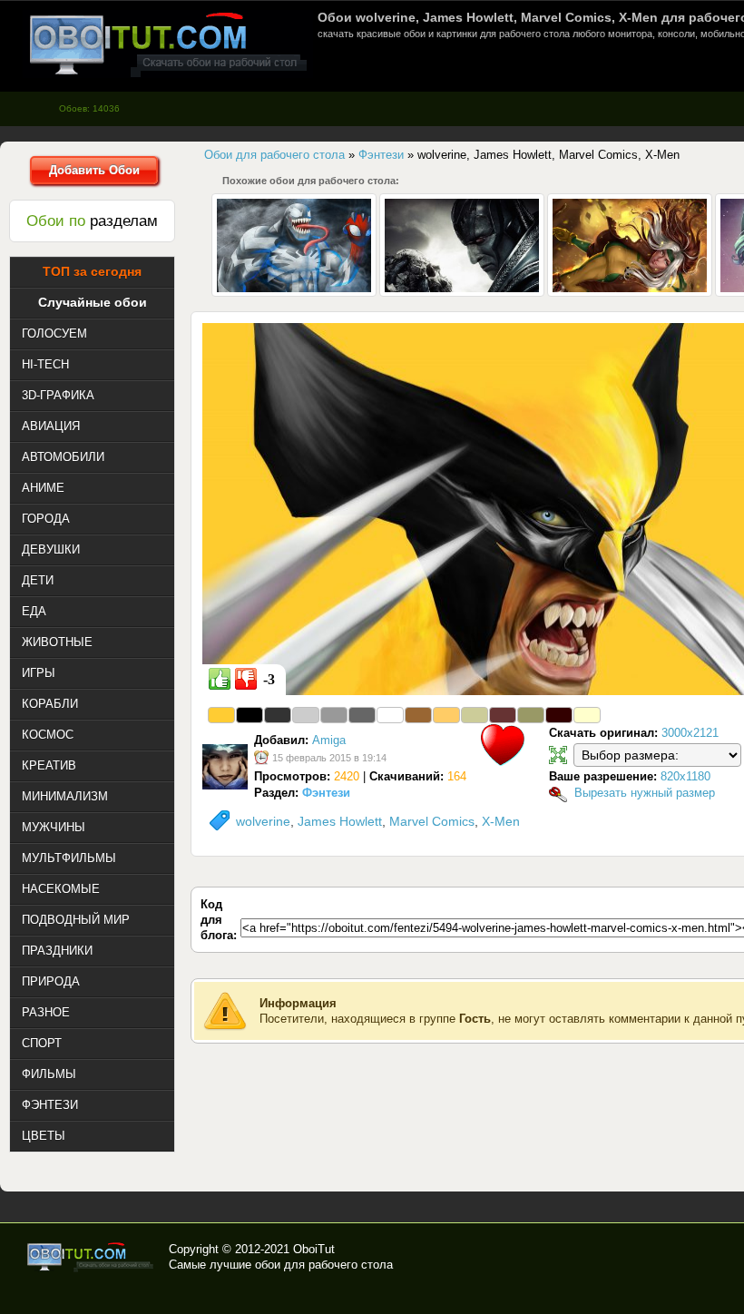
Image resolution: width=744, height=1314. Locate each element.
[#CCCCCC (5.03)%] (305, 715)
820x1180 (685, 776)
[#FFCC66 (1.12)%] (446, 715)
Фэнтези (326, 792)
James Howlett (340, 821)
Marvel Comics (432, 821)
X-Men (501, 821)
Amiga (329, 740)
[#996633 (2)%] (418, 715)
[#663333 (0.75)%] (502, 715)
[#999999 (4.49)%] (334, 715)
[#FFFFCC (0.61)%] (587, 715)
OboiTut (314, 1249)
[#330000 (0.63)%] (559, 715)
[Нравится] (219, 679)
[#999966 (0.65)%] (530, 715)
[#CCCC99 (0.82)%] (474, 715)
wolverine (263, 821)
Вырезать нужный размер (644, 792)
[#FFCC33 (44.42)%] (221, 715)
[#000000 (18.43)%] (249, 715)
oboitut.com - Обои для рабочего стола (168, 44)
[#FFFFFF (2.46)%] (390, 715)
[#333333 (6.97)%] (277, 715)
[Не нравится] (246, 679)
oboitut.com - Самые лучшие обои (91, 1256)
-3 (269, 679)
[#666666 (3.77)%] (362, 715)
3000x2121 (690, 733)
